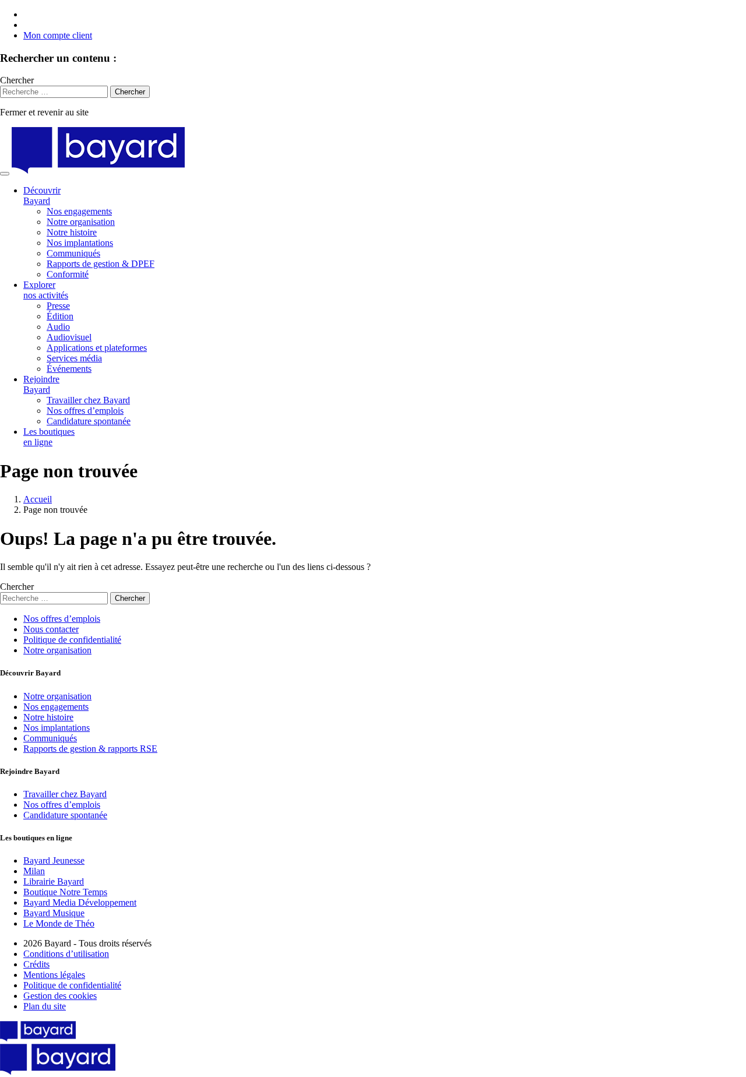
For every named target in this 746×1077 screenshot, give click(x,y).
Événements (69, 369)
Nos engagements (79, 211)
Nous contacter (51, 629)
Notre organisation (81, 222)
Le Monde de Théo (58, 923)
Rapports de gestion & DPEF (100, 264)
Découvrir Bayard (42, 195)
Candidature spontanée (89, 421)
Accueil (37, 499)
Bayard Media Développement (79, 902)
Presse (58, 306)
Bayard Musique (54, 913)
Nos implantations (80, 243)
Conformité (68, 274)
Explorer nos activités (45, 290)
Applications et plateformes (97, 348)
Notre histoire (72, 232)
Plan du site (44, 1006)
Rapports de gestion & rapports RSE (90, 749)
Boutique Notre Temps (65, 892)
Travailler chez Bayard (88, 400)
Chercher (17, 80)
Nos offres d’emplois (85, 411)
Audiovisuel (69, 337)
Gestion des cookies (60, 996)
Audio (58, 327)
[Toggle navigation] (4, 173)
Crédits (36, 964)
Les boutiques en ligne (49, 437)
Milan (34, 871)
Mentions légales (54, 975)
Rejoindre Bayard (41, 384)
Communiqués (73, 253)
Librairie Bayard (53, 881)
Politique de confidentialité (72, 640)
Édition (60, 316)
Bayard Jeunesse (54, 860)
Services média (74, 358)
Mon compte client (57, 35)
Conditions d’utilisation (66, 954)
